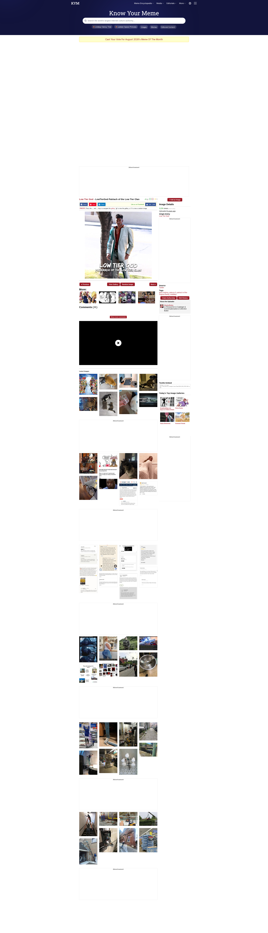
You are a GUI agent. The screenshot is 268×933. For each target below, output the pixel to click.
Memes (154, 27)
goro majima (163, 292)
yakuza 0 (172, 292)
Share (84, 204)
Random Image (127, 284)
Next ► (153, 284)
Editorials (170, 3)
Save (93, 204)
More (181, 3)
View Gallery (113, 284)
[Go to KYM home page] (75, 4)
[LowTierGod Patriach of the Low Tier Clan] (118, 245)
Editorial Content (168, 27)
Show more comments (118, 317)
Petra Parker (179, 408)
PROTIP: (82, 208)
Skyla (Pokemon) (165, 423)
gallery (113, 208)
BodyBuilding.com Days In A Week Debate (167, 408)
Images (144, 27)
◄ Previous (85, 284)
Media (159, 3)
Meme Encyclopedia (143, 3)
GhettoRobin (168, 305)
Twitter (161, 287)
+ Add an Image (174, 200)
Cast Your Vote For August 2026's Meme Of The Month (134, 39)
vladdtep (173, 294)
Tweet (102, 204)
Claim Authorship (168, 298)
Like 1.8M (151, 204)
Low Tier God (86, 199)
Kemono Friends (180, 423)
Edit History (183, 298)
